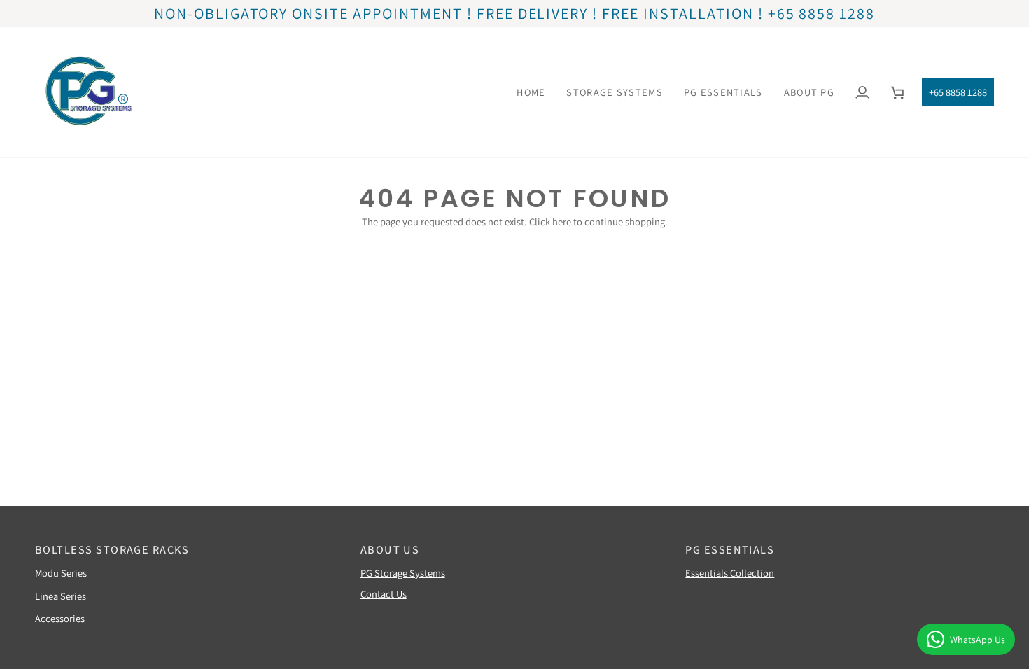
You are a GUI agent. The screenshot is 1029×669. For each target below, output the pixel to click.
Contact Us (383, 593)
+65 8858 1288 (958, 92)
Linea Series (60, 596)
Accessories (60, 618)
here (561, 221)
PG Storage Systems (402, 572)
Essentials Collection (729, 572)
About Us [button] (390, 549)
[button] (614, 92)
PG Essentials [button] (729, 549)
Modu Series (61, 572)
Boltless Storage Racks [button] (112, 549)
